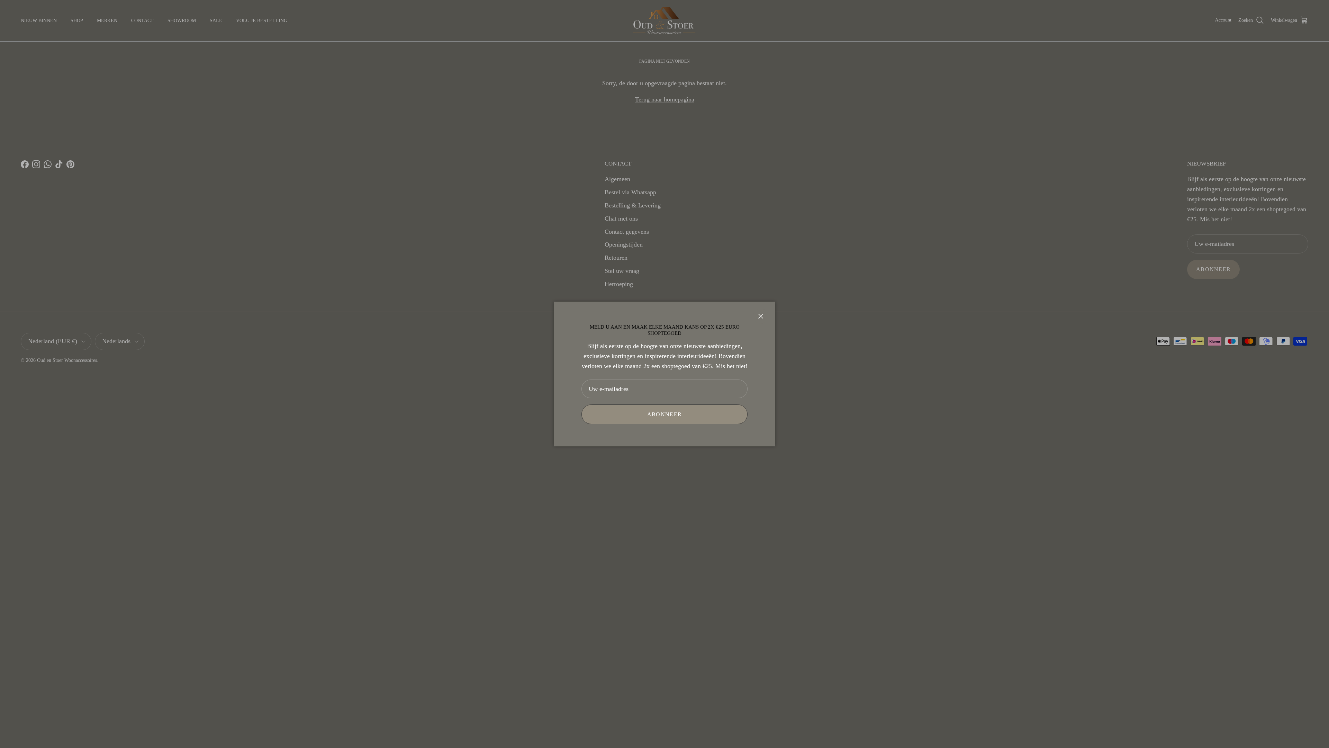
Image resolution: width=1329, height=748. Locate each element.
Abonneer (664, 414)
